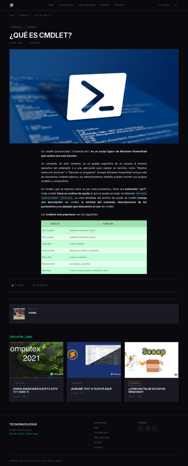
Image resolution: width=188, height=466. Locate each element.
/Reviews (104, 5)
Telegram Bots (101, 432)
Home (96, 428)
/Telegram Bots (66, 5)
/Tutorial (135, 383)
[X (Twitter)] (147, 428)
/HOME (12, 15)
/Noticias (20, 383)
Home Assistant (102, 437)
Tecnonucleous (23, 424)
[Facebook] (140, 428)
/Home (51, 5)
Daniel (32, 312)
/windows (31, 27)
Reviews (98, 442)
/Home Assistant (87, 5)
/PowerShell (24, 15)
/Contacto (119, 5)
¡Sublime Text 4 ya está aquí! (91, 388)
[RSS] (154, 428)
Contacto (98, 447)
